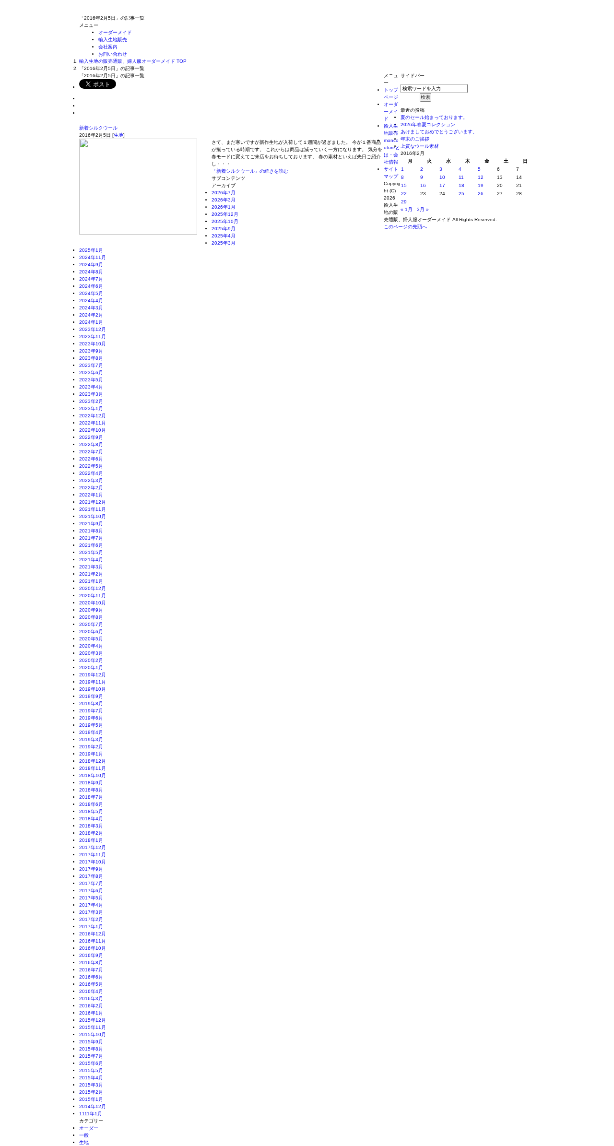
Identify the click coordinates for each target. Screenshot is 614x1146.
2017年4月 (91, 905)
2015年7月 (91, 1056)
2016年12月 (92, 933)
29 (404, 201)
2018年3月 (91, 825)
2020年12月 (92, 588)
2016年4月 (91, 991)
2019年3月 (91, 739)
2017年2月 (91, 919)
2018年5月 (91, 811)
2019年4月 (91, 732)
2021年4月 (91, 559)
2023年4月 (91, 387)
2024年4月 (91, 300)
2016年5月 (91, 984)
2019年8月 (91, 703)
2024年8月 (91, 271)
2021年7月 (91, 538)
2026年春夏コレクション (428, 124)
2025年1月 (91, 250)
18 (461, 185)
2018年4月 (91, 818)
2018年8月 (91, 789)
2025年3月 (224, 243)
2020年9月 (91, 610)
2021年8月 (91, 530)
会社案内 (108, 46)
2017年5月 (91, 897)
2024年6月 (91, 286)
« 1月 (407, 209)
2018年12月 (92, 761)
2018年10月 (92, 775)
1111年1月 (90, 1113)
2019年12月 (92, 674)
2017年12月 (92, 847)
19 (481, 185)
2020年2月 (91, 660)
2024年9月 (91, 264)
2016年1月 (91, 1013)
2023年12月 (92, 329)
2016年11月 (92, 941)
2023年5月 (91, 379)
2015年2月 (91, 1092)
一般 (84, 1135)
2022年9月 (91, 437)
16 (423, 185)
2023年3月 (91, 394)
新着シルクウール (98, 127)
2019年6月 (91, 718)
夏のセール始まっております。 (434, 117)
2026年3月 (224, 199)
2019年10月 (92, 689)
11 (461, 177)
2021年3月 (91, 566)
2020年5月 (91, 638)
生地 (118, 135)
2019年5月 (91, 725)
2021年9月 (91, 523)
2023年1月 (91, 408)
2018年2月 (91, 833)
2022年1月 (91, 494)
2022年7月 (91, 451)
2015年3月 (91, 1084)
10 (442, 177)
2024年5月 (91, 293)
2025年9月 (224, 228)
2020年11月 (92, 595)
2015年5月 (91, 1070)
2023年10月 (92, 343)
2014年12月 (92, 1106)
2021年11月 (92, 509)
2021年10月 (92, 516)
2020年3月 (91, 653)
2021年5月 (91, 552)
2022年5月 (91, 466)
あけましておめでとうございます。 (439, 131)
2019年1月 (91, 753)
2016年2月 (91, 1005)
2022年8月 (91, 444)
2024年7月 (91, 279)
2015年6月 (91, 1063)
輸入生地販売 (112, 39)
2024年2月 (91, 315)
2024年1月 (91, 322)
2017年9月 (91, 869)
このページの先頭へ (405, 226)
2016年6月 (91, 977)
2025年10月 (225, 221)
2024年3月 (91, 307)
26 (481, 193)
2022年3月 (91, 480)
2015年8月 (91, 1048)
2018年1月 (91, 840)
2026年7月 (224, 192)
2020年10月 (92, 602)
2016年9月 (91, 955)
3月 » (423, 209)
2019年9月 (91, 696)
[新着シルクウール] (138, 231)
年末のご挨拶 (415, 139)
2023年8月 (91, 358)
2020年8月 (91, 617)
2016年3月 (91, 998)
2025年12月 (225, 214)
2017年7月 (91, 883)
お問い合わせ (112, 54)
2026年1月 (224, 207)
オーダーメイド (115, 32)
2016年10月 (92, 948)
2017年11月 (92, 854)
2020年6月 (91, 631)
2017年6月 (91, 890)
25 (461, 193)
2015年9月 (91, 1041)
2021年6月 (91, 545)
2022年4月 (91, 473)
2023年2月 (91, 401)
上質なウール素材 (420, 146)
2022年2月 (91, 487)
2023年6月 (91, 372)
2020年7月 (91, 624)
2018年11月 (92, 768)
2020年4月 (91, 646)
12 (481, 177)
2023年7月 (91, 365)
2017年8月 (91, 876)
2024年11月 (92, 257)
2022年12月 (92, 415)
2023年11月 (92, 336)
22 (404, 193)
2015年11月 (92, 1027)
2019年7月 (91, 710)
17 (442, 185)
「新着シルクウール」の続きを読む (250, 171)
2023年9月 (91, 351)
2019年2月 (91, 746)
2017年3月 (91, 912)
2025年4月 (224, 235)
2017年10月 (92, 861)
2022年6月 (91, 458)
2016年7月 (91, 969)
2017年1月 (91, 926)
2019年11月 (92, 682)
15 (404, 185)
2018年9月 (91, 782)
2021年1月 (91, 581)
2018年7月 (91, 797)
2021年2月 (91, 574)
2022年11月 (92, 422)
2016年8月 (91, 962)
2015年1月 (91, 1099)
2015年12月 (92, 1020)
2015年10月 (92, 1034)
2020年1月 (91, 667)
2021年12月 (92, 502)
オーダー (88, 1128)
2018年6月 (91, 804)
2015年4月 (91, 1077)
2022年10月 (92, 430)
